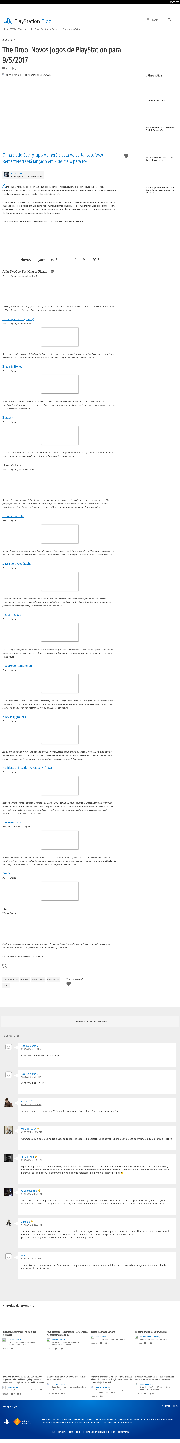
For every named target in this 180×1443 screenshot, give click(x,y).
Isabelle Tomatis (59, 1339)
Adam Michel (12, 1387)
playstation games (38, 979)
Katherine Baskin (14, 1339)
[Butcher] (60, 444)
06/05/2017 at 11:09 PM (31, 1193)
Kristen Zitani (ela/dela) (150, 1337)
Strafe (6, 873)
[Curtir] (12, 1349)
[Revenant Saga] (60, 849)
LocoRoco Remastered (17, 665)
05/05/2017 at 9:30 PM (31, 1048)
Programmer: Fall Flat (13, 516)
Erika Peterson (146, 1384)
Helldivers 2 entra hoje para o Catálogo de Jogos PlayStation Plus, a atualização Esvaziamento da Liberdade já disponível (111, 1379)
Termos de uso (75, 1432)
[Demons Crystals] (60, 491)
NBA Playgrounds (14, 717)
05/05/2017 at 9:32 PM (31, 1076)
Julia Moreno (101, 1337)
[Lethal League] (60, 641)
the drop (6, 985)
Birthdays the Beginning (18, 319)
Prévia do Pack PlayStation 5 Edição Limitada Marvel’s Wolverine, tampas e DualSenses (154, 1378)
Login (155, 19)
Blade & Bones (12, 366)
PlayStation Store (49, 29)
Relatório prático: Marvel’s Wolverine (151, 1331)
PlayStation (33, 21)
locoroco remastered (10, 979)
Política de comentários (118, 1432)
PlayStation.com (58, 1432)
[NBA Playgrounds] (60, 743)
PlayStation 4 (24, 979)
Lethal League (11, 614)
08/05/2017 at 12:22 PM (31, 1224)
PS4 (20, 29)
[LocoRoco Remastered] (60, 692)
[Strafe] (60, 900)
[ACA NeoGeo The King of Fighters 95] (60, 298)
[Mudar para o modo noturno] (148, 20)
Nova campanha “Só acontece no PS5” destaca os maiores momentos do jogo (67, 1333)
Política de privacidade (95, 1432)
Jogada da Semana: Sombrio (103, 1331)
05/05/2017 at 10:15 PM (31, 1104)
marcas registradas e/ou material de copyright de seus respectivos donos (73, 1422)
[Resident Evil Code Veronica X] (60, 794)
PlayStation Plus (31, 29)
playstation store (53, 979)
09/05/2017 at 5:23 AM (31, 1258)
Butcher (7, 417)
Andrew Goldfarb (59, 1384)
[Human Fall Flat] (60, 542)
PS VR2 (13, 29)
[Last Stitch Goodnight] (60, 590)
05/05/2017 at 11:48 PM (31, 1159)
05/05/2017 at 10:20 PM (31, 1132)
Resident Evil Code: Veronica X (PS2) (27, 767)
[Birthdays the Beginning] (60, 345)
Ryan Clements (17, 173)
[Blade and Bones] (60, 393)
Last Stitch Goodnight (16, 563)
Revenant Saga (12, 822)
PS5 (6, 29)
